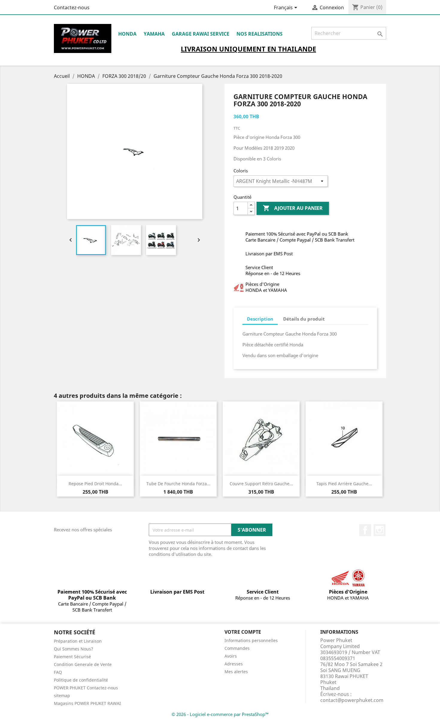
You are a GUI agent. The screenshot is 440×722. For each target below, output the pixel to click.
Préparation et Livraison (78, 641)
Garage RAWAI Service (200, 34)
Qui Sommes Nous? (73, 649)
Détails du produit (304, 319)
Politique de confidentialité (81, 680)
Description (260, 319)
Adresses (233, 664)
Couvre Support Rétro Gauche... (261, 483)
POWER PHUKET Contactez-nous (86, 688)
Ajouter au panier (293, 208)
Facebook (365, 530)
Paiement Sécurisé (72, 656)
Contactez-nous (71, 7)
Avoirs (230, 656)
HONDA (127, 34)
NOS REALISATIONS (259, 34)
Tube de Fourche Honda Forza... (178, 483)
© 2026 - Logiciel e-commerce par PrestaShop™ (220, 714)
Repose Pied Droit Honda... (95, 483)
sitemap (62, 695)
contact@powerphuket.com (351, 700)
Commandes (237, 648)
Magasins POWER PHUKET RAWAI (87, 703)
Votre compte (242, 632)
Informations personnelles (251, 640)
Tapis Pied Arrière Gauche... (344, 483)
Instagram (380, 530)
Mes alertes (236, 671)
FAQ (58, 672)
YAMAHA (154, 34)
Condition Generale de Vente (83, 664)
